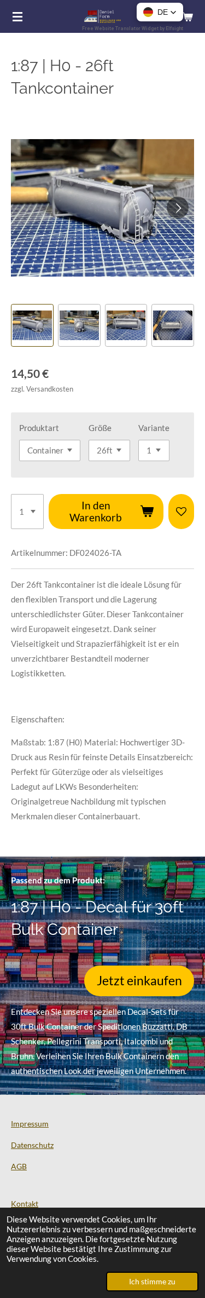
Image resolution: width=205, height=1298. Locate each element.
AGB (19, 1166)
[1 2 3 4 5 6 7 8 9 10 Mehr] (27, 511)
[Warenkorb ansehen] (187, 16)
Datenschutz (32, 1145)
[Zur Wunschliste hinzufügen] (181, 511)
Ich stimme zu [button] (152, 1281)
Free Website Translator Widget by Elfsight (132, 28)
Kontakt (24, 1203)
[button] (32, 325)
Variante (153, 428)
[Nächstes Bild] (178, 208)
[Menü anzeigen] (17, 16)
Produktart (39, 428)
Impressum (30, 1123)
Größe (100, 428)
